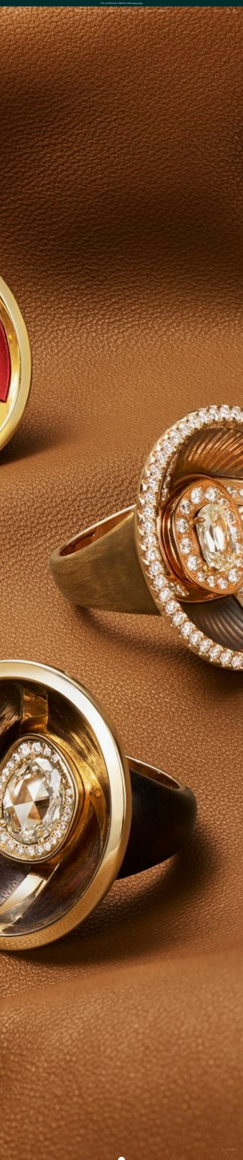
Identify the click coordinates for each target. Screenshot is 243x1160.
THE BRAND (111, 11)
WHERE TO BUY (145, 11)
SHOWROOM (162, 11)
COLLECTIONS (81, 11)
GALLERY (97, 11)
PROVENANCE (128, 11)
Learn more (137, 3)
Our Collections (229, 1147)
